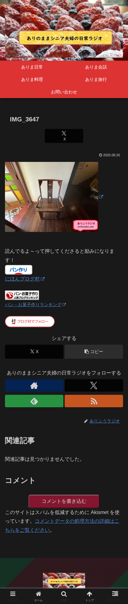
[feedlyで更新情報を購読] (34, 401)
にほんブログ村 (22, 278)
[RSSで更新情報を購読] (94, 401)
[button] (94, 352)
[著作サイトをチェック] (34, 385)
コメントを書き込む (64, 501)
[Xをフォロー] (94, 385)
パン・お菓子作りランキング (33, 304)
